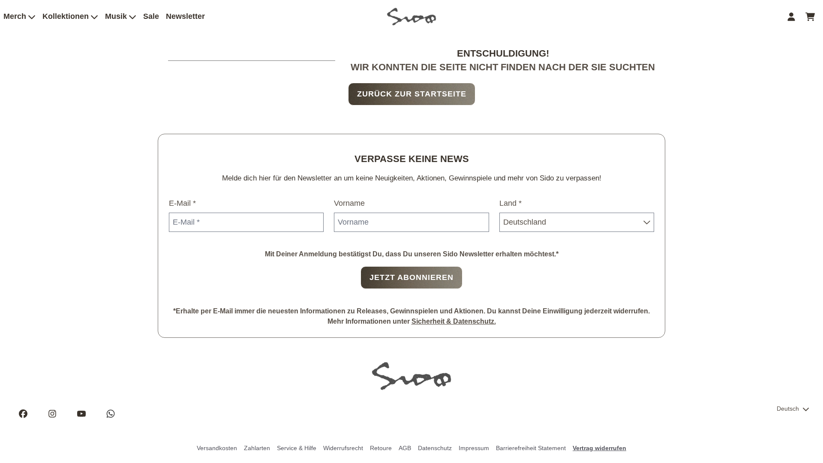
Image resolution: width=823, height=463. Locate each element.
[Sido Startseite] (411, 16)
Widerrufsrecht (343, 448)
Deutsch (788, 408)
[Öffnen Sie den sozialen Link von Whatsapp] (110, 413)
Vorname (349, 203)
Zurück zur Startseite (411, 94)
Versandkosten (217, 448)
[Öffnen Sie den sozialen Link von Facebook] (23, 413)
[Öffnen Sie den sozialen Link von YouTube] (81, 413)
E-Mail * (182, 203)
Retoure (381, 448)
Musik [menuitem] (116, 16)
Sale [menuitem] (151, 16)
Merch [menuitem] (14, 16)
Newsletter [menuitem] (185, 16)
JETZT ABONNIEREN (411, 277)
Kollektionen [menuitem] (65, 16)
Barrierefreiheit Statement (531, 448)
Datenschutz (435, 448)
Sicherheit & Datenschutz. (454, 321)
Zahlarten (257, 448)
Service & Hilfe (296, 448)
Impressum (474, 448)
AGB (405, 448)
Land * (510, 203)
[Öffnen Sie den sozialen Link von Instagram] (52, 413)
